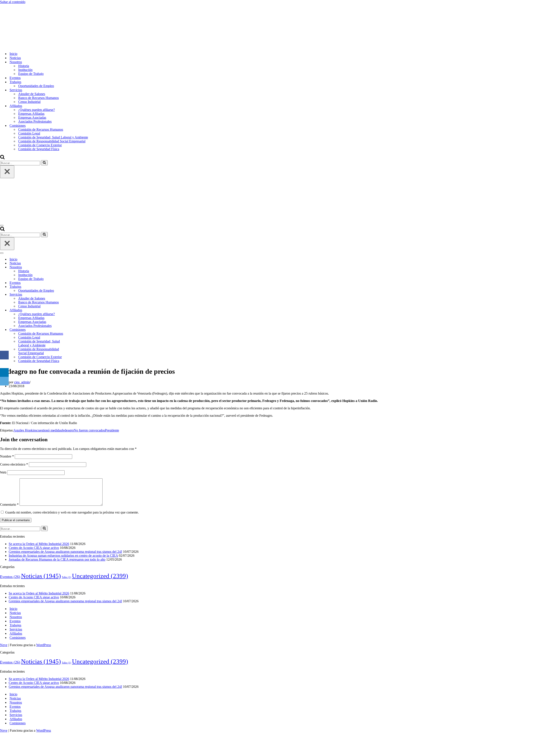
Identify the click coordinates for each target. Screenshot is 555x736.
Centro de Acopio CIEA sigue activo (34, 548)
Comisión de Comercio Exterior (40, 145)
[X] (4, 363)
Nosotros (16, 617)
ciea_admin (22, 382)
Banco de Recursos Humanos (38, 98)
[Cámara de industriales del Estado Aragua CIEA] (21, 46)
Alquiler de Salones (31, 94)
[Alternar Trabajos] (76, 287)
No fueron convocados (89, 430)
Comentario (9, 504)
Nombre (7, 456)
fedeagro (68, 430)
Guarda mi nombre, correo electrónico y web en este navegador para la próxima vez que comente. (72, 512)
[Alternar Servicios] (76, 294)
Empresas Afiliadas (31, 113)
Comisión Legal (29, 133)
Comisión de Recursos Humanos (40, 129)
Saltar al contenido (12, 2)
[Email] (4, 381)
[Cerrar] (7, 171)
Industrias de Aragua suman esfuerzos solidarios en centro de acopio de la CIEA (63, 555)
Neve (3, 645)
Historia (23, 66)
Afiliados (16, 633)
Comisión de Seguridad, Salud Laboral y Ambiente (53, 137)
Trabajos (15, 625)
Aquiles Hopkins (25, 430)
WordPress (43, 645)
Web (3, 472)
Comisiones (18, 637)
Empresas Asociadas (32, 117)
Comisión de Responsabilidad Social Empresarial (51, 141)
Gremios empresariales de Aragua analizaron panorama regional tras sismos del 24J (65, 551)
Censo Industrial (29, 102)
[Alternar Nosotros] (76, 267)
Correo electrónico (14, 464)
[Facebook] (4, 355)
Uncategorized (100, 575)
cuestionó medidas (49, 430)
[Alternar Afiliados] (76, 310)
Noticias (15, 58)
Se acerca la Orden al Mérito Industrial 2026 (39, 544)
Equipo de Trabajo (31, 74)
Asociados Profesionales (35, 121)
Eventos (15, 78)
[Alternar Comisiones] (76, 330)
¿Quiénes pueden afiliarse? (36, 110)
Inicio (13, 54)
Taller (66, 577)
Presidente (112, 430)
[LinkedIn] (4, 372)
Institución (25, 70)
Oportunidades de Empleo (36, 86)
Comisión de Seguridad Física (38, 149)
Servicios (16, 629)
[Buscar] (2, 158)
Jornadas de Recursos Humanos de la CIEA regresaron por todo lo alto (57, 559)
